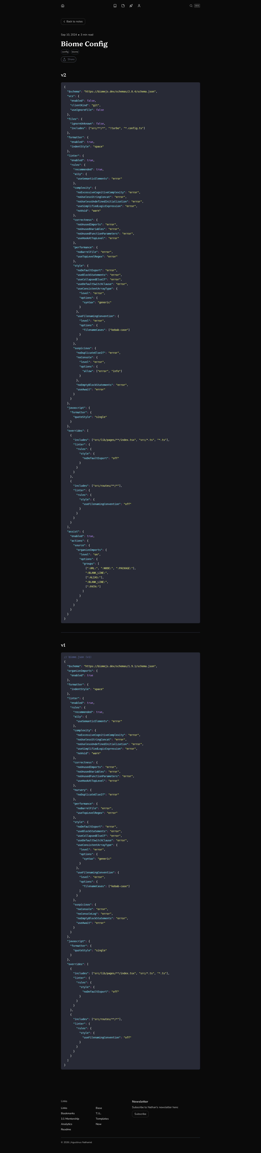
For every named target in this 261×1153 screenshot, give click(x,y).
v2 (66, 74)
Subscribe (140, 1114)
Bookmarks (68, 1113)
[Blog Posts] (115, 5)
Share (71, 59)
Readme (66, 1129)
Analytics (66, 1124)
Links (64, 1108)
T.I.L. (98, 1113)
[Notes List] (123, 5)
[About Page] (139, 5)
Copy (194, 86)
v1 (65, 645)
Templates (102, 1119)
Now (98, 1124)
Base (99, 1108)
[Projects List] (131, 5)
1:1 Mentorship (70, 1119)
